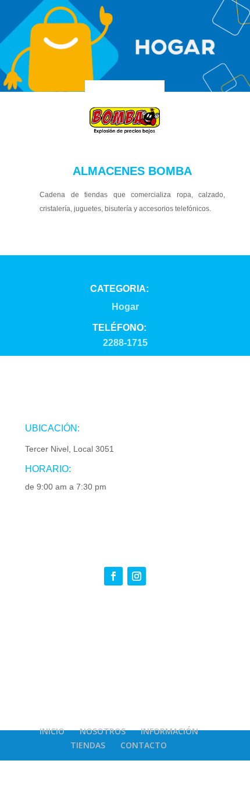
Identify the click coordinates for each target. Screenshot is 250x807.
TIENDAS (87, 745)
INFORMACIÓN (169, 731)
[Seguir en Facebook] (113, 576)
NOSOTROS (103, 731)
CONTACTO (143, 745)
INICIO (52, 731)
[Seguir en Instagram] (136, 576)
